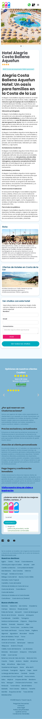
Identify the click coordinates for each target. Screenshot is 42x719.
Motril (35, 670)
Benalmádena (27, 686)
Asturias (26, 565)
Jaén (33, 565)
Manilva (4, 624)
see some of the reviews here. (21, 381)
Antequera (30, 615)
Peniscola (5, 686)
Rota (3, 683)
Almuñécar (11, 664)
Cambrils (24, 673)
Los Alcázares (28, 649)
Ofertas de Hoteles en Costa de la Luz (15, 586)
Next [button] (38, 394)
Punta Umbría (30, 676)
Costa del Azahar (8, 592)
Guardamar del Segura (10, 667)
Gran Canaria (14, 689)
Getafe (31, 634)
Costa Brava (6, 598)
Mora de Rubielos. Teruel (10, 637)
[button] (38, 5)
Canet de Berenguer (31, 612)
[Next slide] (38, 27)
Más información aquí (9, 555)
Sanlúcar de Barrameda (10, 621)
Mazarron (20, 624)
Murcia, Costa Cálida (26, 577)
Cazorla (4, 661)
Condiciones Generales (21, 714)
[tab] (21, 46)
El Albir (4, 655)
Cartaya (4, 609)
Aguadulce (14, 634)
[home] (6, 5)
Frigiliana (35, 630)
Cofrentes (20, 640)
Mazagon (10, 683)
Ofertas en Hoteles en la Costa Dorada (15, 595)
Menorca (12, 609)
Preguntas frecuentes (21, 704)
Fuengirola (14, 670)
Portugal (4, 574)
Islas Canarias (18, 571)
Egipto (4, 562)
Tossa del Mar (28, 692)
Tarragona (25, 618)
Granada (12, 624)
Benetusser (21, 643)
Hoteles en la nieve (16, 574)
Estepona (23, 652)
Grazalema (33, 606)
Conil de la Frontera (8, 643)
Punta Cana (15, 627)
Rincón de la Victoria (9, 615)
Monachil (18, 612)
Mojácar (10, 680)
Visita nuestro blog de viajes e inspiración (17, 489)
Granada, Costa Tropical (10, 580)
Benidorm (32, 680)
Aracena (21, 615)
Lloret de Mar (12, 655)
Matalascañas (7, 695)
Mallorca (24, 689)
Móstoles (5, 606)
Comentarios (8, 326)
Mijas (27, 624)
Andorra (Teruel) (17, 646)
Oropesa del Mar (21, 680)
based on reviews (21, 379)
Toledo (10, 562)
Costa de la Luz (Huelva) (21, 598)
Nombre (6, 311)
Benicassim (14, 652)
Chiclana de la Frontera (23, 683)
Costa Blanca (20, 589)
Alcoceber (23, 634)
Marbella (5, 689)
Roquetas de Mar (15, 692)
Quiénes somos (21, 712)
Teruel (17, 562)
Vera (35, 683)
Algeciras (5, 634)
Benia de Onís (32, 658)
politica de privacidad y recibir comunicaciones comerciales (18, 530)
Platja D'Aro (33, 621)
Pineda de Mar (23, 609)
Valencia (28, 571)
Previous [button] (4, 394)
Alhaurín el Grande (8, 640)
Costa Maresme (27, 562)
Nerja (3, 664)
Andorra (19, 661)
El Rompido (32, 652)
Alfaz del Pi (29, 667)
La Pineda (5, 670)
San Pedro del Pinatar (9, 630)
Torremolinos (15, 686)
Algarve (22, 670)
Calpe (29, 670)
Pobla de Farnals (7, 612)
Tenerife (32, 689)
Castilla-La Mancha (8, 568)
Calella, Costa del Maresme (11, 649)
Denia (22, 667)
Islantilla (4, 692)
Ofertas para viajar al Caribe (12, 565)
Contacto (21, 706)
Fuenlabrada (6, 618)
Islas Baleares (6, 571)
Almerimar (34, 661)
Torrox (23, 637)
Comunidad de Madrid (25, 568)
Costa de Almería (8, 589)
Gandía (31, 673)
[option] (21, 396)
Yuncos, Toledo (24, 630)
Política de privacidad (21, 710)
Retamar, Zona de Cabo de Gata (13, 658)
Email (5, 319)
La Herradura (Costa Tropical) (12, 676)
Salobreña (13, 606)
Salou (3, 680)
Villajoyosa (5, 646)
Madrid (26, 661)
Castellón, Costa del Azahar (11, 583)
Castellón (15, 618)
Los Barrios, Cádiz (27, 627)
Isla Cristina (23, 606)
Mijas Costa (21, 664)
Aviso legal (21, 708)
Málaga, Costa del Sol (9, 577)
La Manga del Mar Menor (10, 673)
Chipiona (23, 621)
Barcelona (5, 627)
